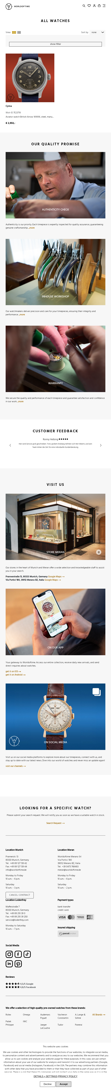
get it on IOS (12, 671)
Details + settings (46, 1076)
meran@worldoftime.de (69, 870)
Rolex (8, 1015)
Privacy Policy (67, 1076)
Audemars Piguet (45, 1016)
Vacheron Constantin (63, 1016)
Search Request (54, 823)
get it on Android (14, 675)
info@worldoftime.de (16, 870)
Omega (26, 1015)
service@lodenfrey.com (17, 920)
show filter (55, 44)
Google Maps (55, 577)
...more (32, 228)
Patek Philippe (10, 1023)
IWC (25, 1021)
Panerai (78, 1025)
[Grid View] (14, 32)
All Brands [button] (97, 1015)
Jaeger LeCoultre (45, 1026)
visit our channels (14, 766)
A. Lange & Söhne (80, 1016)
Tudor (60, 1025)
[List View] (19, 32)
